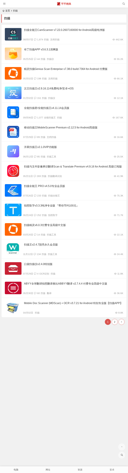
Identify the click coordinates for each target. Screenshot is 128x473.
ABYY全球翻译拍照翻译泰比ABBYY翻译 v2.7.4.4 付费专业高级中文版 (65, 283)
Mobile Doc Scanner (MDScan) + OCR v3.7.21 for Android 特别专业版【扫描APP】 (73, 303)
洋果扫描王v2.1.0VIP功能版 (40, 147)
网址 (48, 469)
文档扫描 (55, 39)
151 (39, 98)
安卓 (112, 469)
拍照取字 (53, 215)
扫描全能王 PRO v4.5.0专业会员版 (44, 186)
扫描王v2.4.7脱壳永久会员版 (41, 244)
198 (39, 78)
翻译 (49, 293)
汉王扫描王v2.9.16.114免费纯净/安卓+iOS (49, 88)
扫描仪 (50, 59)
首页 (7, 10)
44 (38, 59)
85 (38, 156)
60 (38, 293)
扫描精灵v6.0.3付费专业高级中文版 (45, 225)
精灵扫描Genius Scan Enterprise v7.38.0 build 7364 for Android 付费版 (66, 69)
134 (39, 254)
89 (38, 137)
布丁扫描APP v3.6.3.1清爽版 (41, 49)
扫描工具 (51, 156)
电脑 (16, 469)
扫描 (46, 39)
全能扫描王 (50, 117)
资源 (80, 469)
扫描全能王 (54, 195)
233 (39, 195)
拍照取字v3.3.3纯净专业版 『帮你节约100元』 (51, 205)
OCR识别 (44, 273)
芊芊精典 (66, 3)
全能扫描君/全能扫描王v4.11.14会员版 (46, 108)
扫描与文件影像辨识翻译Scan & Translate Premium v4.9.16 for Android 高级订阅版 (73, 166)
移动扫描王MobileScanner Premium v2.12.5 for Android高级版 (61, 127)
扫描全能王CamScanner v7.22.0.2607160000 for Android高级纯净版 (64, 30)
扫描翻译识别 (55, 176)
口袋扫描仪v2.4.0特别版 (38, 264)
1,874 (40, 39)
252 (39, 215)
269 (39, 176)
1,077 (40, 117)
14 (38, 234)
